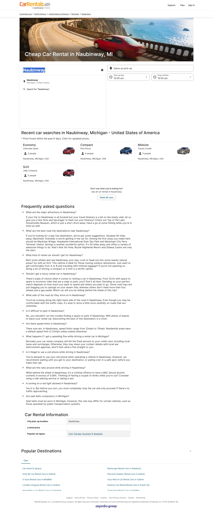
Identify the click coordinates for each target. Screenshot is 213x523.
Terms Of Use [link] (79, 498)
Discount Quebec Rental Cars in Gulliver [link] (126, 474)
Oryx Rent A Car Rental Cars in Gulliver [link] (125, 479)
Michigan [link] (75, 14)
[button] (106, 104)
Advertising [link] (140, 498)
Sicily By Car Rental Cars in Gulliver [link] (38, 474)
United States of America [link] (59, 14)
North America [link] (40, 14)
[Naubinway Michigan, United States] (63, 81)
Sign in (191, 5)
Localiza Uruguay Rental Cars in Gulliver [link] (41, 485)
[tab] (25, 460)
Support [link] (69, 498)
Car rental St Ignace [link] (31, 468)
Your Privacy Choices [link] (117, 498)
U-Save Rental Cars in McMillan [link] (37, 479)
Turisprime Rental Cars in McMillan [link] (123, 490)
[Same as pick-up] (150, 68)
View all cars (106, 197)
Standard (98, 433)
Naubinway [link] (86, 14)
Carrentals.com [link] (26, 14)
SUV (71, 433)
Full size (77, 433)
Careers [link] (131, 498)
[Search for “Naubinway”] (63, 89)
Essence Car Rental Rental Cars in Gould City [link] (128, 485)
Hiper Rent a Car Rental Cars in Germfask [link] (41, 490)
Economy (86, 433)
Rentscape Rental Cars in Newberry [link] (124, 468)
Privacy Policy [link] (93, 498)
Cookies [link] (103, 498)
